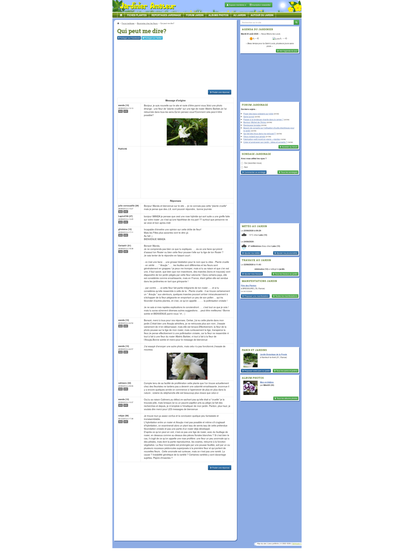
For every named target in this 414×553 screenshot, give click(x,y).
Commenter (255, 172)
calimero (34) (124, 382)
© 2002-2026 (285, 544)
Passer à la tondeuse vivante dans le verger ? (263, 119)
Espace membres (237, 4)
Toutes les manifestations (286, 296)
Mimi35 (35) (268, 385)
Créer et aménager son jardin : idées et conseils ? (265, 142)
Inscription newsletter (261, 4)
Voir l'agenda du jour (288, 50)
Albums (218, 15)
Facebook (130, 37)
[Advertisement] (176, 64)
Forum (194, 15)
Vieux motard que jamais (254, 136)
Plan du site (261, 544)
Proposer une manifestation (256, 296)
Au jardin (239, 15)
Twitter (153, 37)
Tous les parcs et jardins (286, 370)
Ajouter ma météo (252, 253)
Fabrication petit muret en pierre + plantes (261, 139)
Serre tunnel (248, 116)
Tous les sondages (288, 172)
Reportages (166, 15)
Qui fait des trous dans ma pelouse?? (259, 133)
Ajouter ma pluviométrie (286, 253)
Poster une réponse (220, 92)
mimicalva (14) (261, 269)
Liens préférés (273, 544)
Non (246, 167)
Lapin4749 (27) (125, 216)
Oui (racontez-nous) (253, 162)
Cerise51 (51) (124, 245)
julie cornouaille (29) (128, 205)
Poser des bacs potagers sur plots (258, 113)
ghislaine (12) (125, 229)
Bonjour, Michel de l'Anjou (254, 122)
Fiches (137, 15)
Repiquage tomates (252, 125)
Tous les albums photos (286, 398)
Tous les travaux (285, 273)
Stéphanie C (297, 544)
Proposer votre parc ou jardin (257, 370)
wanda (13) (123, 105)
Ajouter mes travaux (253, 273)
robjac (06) (123, 415)
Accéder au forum (289, 146)
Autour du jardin (262, 15)
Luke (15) (263, 235)
